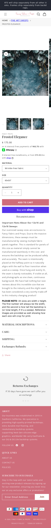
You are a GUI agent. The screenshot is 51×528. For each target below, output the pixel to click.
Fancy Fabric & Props (20, 519)
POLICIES (6, 467)
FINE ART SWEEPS (19, 20)
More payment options (25, 216)
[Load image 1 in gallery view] (12, 124)
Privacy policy (17, 523)
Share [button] (7, 355)
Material (7, 163)
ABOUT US (7, 458)
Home (5, 20)
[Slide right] (48, 125)
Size (4, 175)
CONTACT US (8, 462)
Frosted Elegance (11, 24)
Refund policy (39, 519)
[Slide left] (3, 125)
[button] (5, 14)
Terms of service (34, 523)
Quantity (7, 187)
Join (42, 497)
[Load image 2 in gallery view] (25, 124)
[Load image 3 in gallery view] (38, 124)
